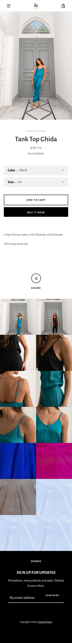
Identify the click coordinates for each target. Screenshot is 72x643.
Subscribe (52, 595)
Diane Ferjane (45, 622)
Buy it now (36, 212)
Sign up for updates (36, 573)
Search (36, 561)
